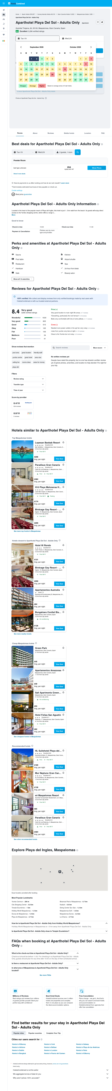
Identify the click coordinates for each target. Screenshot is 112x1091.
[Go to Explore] (4, 28)
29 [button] (31, 79)
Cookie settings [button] (17, 190)
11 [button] (47, 64)
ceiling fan (16, 362)
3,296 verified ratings (36, 31)
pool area (16, 352)
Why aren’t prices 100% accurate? (26, 1078)
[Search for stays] (4, 14)
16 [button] (37, 69)
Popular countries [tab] (35, 1033)
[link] (27, 531)
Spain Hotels (26, 14)
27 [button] (21, 79)
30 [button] (37, 79)
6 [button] (20, 64)
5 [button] (52, 58)
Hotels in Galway (82, 1044)
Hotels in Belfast (50, 1047)
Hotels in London (50, 1050)
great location (26, 352)
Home (17, 14)
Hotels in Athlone (18, 1047)
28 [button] (26, 79)
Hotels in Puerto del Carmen (54, 1053)
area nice (38, 357)
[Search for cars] (4, 19)
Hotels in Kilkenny (83, 1053)
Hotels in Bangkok (19, 1053)
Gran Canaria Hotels (64, 14)
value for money (39, 362)
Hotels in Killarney (19, 1044)
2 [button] (36, 58)
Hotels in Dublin (18, 1050)
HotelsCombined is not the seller (25, 1070)
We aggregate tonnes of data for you (27, 1074)
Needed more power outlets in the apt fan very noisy (73, 328)
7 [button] (26, 64)
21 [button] (26, 74)
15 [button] (31, 69)
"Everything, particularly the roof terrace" (69, 316)
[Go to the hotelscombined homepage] (16, 3)
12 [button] (52, 64)
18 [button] (47, 69)
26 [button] (52, 74)
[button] (3, 3)
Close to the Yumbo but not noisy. (66, 334)
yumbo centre (17, 357)
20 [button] (21, 74)
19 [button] (52, 69)
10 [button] (42, 64)
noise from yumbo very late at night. (67, 331)
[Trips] (4, 34)
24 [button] (42, 74)
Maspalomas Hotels (83, 14)
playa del (16, 367)
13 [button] (21, 69)
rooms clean (26, 362)
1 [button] (31, 58)
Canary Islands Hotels (44, 14)
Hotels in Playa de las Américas (88, 1047)
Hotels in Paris (81, 1050)
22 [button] (31, 74)
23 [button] (37, 74)
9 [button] (36, 64)
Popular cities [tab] (19, 1033)
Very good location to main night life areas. (69, 313)
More (13, 215)
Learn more (65, 183)
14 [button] (26, 69)
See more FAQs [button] (45, 975)
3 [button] (41, 58)
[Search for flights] (4, 10)
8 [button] (31, 64)
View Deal (59, 459)
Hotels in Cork (49, 1044)
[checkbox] (23, 404)
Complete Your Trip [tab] (53, 1033)
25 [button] (47, 74)
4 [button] (47, 58)
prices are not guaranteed (60, 1064)
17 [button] (42, 69)
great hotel (28, 357)
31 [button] (91, 79)
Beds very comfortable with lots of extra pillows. (71, 319)
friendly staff (38, 352)
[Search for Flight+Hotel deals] (4, 24)
